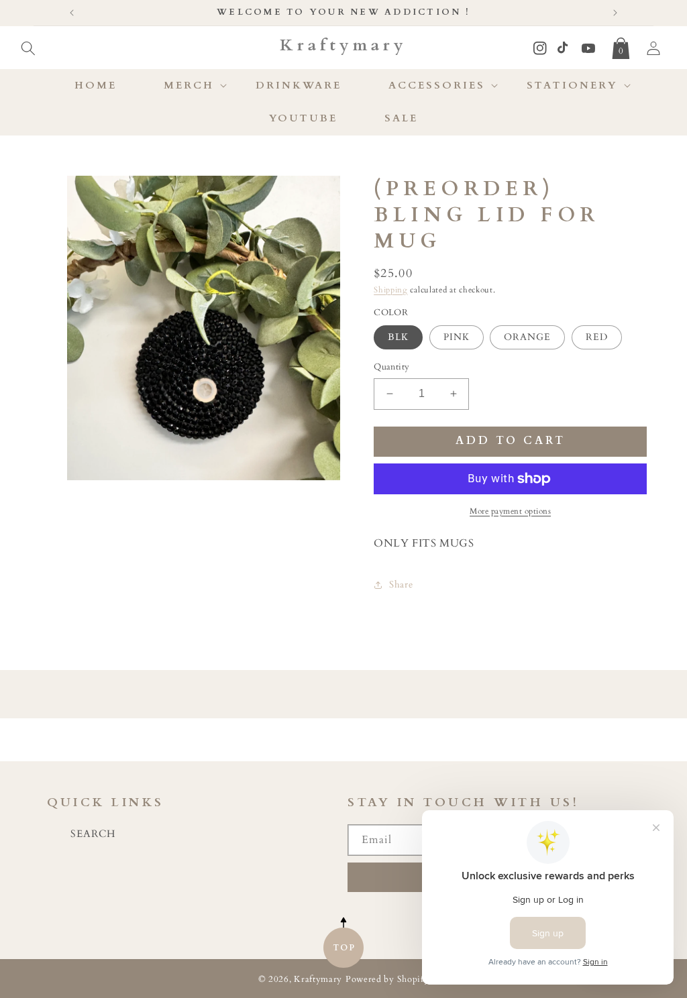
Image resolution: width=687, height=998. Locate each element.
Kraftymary (318, 979)
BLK (398, 337)
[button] (28, 45)
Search (93, 834)
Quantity (391, 367)
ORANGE (527, 337)
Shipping (391, 289)
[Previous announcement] (72, 12)
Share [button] (401, 584)
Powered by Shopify (387, 979)
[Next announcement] (615, 12)
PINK (456, 337)
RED (597, 337)
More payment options (510, 511)
